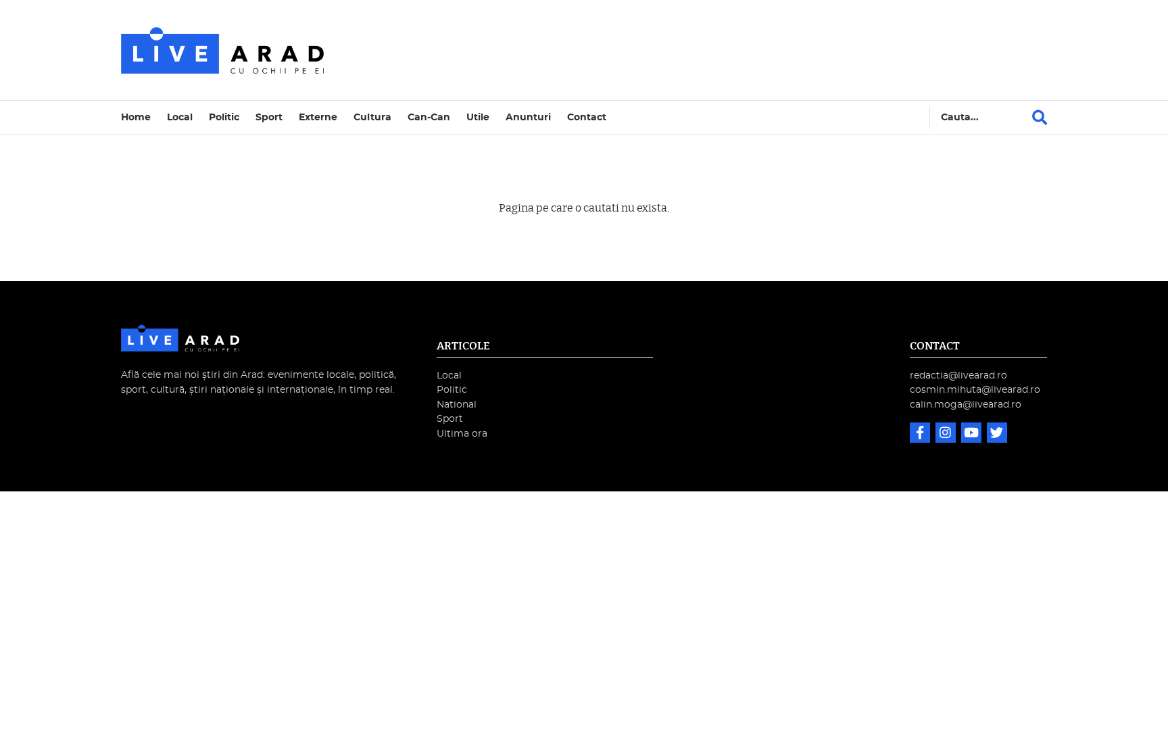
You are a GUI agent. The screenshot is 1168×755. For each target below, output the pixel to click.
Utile (477, 117)
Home (136, 117)
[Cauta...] (1039, 117)
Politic (224, 117)
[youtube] (972, 434)
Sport (269, 117)
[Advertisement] (701, 50)
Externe (318, 117)
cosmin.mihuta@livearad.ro (975, 390)
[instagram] (946, 434)
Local (180, 117)
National (457, 404)
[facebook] (921, 434)
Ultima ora (462, 434)
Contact (586, 117)
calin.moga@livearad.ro (965, 404)
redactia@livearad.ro (958, 375)
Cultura (372, 117)
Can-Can (429, 117)
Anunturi (528, 117)
